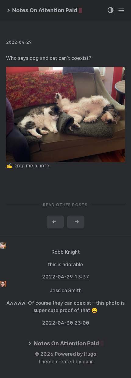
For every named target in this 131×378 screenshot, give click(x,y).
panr (88, 362)
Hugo (90, 354)
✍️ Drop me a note (27, 166)
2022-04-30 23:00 (65, 323)
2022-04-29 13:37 (65, 277)
